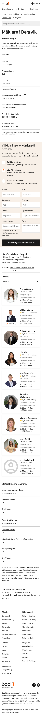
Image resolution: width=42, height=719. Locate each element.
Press (4, 650)
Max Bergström (27, 373)
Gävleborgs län (29, 14)
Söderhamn (6, 18)
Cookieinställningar (29, 661)
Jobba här (5, 654)
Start (4, 14)
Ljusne (20, 595)
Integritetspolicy (28, 650)
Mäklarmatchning (7, 9)
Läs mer (5, 598)
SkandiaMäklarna (8, 499)
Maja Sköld (25, 439)
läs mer (22, 262)
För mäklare (6, 638)
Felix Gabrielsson (28, 331)
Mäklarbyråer (33, 9)
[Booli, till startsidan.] (7, 3)
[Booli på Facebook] (38, 685)
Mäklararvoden (27, 634)
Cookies (25, 657)
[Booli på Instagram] (34, 685)
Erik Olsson (6, 509)
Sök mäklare (20, 9)
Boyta (24, 189)
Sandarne (35, 595)
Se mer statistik (8, 98)
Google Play (6, 670)
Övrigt (24, 221)
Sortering (5, 277)
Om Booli (5, 647)
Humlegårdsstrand (9, 595)
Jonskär (27, 595)
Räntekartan (6, 627)
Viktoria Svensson (28, 418)
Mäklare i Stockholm (29, 616)
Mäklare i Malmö (27, 623)
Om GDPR (25, 654)
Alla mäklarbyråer (28, 627)
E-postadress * (27, 211)
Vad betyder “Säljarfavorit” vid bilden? (22, 268)
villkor (7, 236)
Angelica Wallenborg (25, 395)
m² (38, 194)
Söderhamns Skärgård (21, 592)
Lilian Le (23, 352)
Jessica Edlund (27, 460)
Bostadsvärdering (8, 620)
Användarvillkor (27, 646)
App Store (5, 673)
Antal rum (25, 200)
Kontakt (4, 658)
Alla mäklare (26, 631)
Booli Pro (5, 631)
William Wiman (26, 310)
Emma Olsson (26, 289)
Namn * (4, 211)
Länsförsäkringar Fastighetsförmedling (17, 539)
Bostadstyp (6, 200)
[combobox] (15, 23)
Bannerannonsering (9, 634)
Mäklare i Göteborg (29, 620)
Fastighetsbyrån (8, 548)
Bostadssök (6, 616)
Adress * (5, 189)
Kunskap (5, 623)
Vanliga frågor (7, 661)
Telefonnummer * (8, 221)
